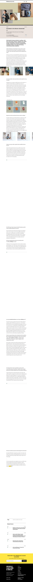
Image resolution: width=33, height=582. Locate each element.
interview (14, 519)
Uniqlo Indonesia (15, 36)
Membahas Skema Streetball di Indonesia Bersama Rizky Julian (18, 541)
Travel (21, 519)
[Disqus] (16, 482)
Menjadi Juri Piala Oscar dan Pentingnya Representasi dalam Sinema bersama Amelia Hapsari (19, 528)
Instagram (19, 567)
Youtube (19, 571)
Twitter (19, 570)
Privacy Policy (8, 579)
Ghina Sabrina (11, 35)
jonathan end (18, 519)
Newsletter (19, 573)
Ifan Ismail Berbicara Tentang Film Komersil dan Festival (18, 548)
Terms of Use (8, 577)
